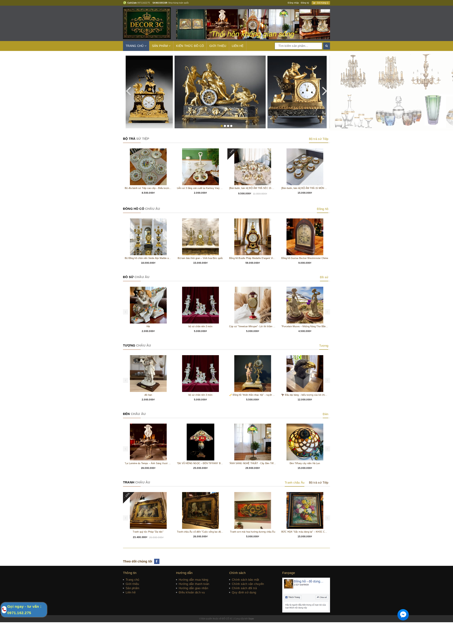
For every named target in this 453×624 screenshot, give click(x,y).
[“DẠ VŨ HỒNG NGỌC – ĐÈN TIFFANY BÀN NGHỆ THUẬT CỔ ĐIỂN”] (200, 442)
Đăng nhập (293, 3)
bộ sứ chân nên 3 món (200, 326)
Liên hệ (131, 592)
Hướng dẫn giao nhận (193, 588)
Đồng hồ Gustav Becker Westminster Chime (304, 258)
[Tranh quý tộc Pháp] (148, 510)
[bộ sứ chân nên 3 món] (200, 305)
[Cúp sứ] (252, 305)
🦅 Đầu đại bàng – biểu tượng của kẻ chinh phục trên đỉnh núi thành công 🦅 (304, 395)
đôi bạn (148, 395)
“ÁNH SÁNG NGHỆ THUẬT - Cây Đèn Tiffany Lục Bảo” (252, 463)
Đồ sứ (324, 277)
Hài (148, 326)
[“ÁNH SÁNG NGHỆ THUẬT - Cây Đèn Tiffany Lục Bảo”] (252, 442)
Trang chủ (132, 579)
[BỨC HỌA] (305, 510)
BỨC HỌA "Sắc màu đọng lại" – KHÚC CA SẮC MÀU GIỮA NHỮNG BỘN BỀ (304, 531)
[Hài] (148, 305)
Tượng (323, 345)
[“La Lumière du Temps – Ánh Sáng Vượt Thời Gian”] (148, 442)
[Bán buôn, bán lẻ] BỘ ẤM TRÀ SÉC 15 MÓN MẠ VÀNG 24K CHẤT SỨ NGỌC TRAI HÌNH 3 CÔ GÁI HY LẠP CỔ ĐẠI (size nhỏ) (252, 188)
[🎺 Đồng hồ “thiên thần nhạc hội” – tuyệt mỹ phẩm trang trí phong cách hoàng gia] (252, 373)
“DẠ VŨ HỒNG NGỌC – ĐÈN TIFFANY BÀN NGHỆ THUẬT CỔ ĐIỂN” (200, 463)
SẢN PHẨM (160, 46)
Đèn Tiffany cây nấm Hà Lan (305, 463)
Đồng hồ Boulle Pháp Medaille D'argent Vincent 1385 (252, 258)
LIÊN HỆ (238, 46)
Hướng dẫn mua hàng (193, 579)
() (322, 3)
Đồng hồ (322, 209)
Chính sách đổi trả (244, 588)
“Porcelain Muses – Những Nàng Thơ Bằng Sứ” (304, 326)
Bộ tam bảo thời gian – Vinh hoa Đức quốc (200, 258)
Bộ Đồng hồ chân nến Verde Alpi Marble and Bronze (148, 258)
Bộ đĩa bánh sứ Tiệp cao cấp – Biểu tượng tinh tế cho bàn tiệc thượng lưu (148, 188)
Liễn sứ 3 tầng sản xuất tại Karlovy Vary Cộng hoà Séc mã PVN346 (200, 188)
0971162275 (143, 3)
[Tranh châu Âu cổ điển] (200, 510)
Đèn (325, 414)
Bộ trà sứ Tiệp (318, 139)
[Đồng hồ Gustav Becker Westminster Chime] (305, 236)
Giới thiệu (132, 584)
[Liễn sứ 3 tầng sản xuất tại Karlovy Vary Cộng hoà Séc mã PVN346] (200, 166)
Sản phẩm (132, 588)
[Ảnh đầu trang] (253, 24)
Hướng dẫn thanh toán (194, 584)
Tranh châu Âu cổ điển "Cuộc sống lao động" (200, 531)
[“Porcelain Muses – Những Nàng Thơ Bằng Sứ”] (305, 305)
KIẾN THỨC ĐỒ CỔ (190, 46)
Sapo (251, 618)
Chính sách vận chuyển (248, 584)
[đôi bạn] (148, 373)
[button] (222, 126)
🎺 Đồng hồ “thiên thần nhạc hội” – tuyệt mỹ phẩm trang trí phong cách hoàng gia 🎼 (252, 395)
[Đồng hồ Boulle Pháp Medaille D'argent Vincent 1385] (252, 236)
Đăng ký (305, 3)
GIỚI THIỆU (217, 46)
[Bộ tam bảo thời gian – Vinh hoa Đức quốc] (200, 236)
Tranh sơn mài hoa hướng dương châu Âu (252, 531)
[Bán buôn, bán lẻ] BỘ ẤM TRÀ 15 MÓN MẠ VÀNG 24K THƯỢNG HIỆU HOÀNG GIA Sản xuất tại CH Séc (304, 188)
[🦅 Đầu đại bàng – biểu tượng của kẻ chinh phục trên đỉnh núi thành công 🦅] (305, 373)
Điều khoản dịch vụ (192, 592)
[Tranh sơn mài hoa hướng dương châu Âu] (252, 510)
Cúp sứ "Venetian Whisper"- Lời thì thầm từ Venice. (252, 326)
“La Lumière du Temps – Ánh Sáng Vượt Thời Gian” (148, 463)
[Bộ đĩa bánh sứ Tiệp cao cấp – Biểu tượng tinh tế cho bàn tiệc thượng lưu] (148, 166)
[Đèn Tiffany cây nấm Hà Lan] (305, 442)
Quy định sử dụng (244, 592)
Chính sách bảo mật (245, 579)
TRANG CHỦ (135, 46)
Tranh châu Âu (294, 482)
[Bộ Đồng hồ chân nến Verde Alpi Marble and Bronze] (148, 236)
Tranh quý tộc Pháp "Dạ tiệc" (148, 531)
